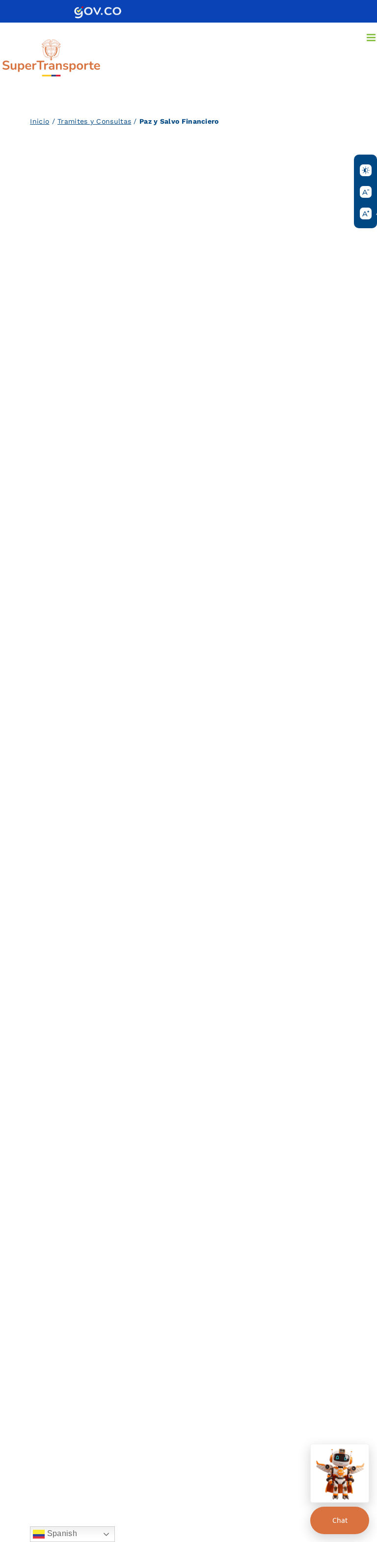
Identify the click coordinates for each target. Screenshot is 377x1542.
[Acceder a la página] (98, 9)
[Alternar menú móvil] (372, 37)
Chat (340, 1520)
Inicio (39, 121)
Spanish (61, 1533)
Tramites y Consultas (94, 121)
